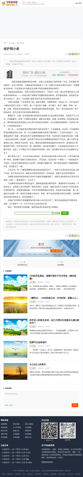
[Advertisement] (41, 23)
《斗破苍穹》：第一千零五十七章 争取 (15, 456)
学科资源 (16, 424)
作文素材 (11, 43)
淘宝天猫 (4, 434)
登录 (6, 405)
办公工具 (70, 474)
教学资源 (38, 474)
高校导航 (4, 427)
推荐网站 (4, 424)
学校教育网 (20, 470)
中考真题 (16, 437)
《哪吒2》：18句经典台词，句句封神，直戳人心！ (54, 298)
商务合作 (28, 437)
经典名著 (18, 474)
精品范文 (30, 474)
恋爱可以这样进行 (38, 342)
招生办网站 (29, 424)
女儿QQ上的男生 (38, 364)
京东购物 (16, 434)
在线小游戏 (61, 474)
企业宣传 (46, 474)
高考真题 (4, 437)
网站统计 (68, 470)
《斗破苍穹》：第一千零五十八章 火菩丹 (15, 452)
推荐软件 (28, 431)
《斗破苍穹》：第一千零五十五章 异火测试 (16, 462)
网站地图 (53, 474)
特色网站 (28, 434)
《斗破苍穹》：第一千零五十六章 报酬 (15, 459)
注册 (10, 405)
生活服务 (28, 427)
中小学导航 (17, 427)
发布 (75, 405)
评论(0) (27, 54)
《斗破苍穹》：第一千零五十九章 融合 (15, 449)
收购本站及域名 (47, 462)
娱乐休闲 (4, 431)
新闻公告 (16, 431)
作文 (24, 474)
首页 (5, 43)
